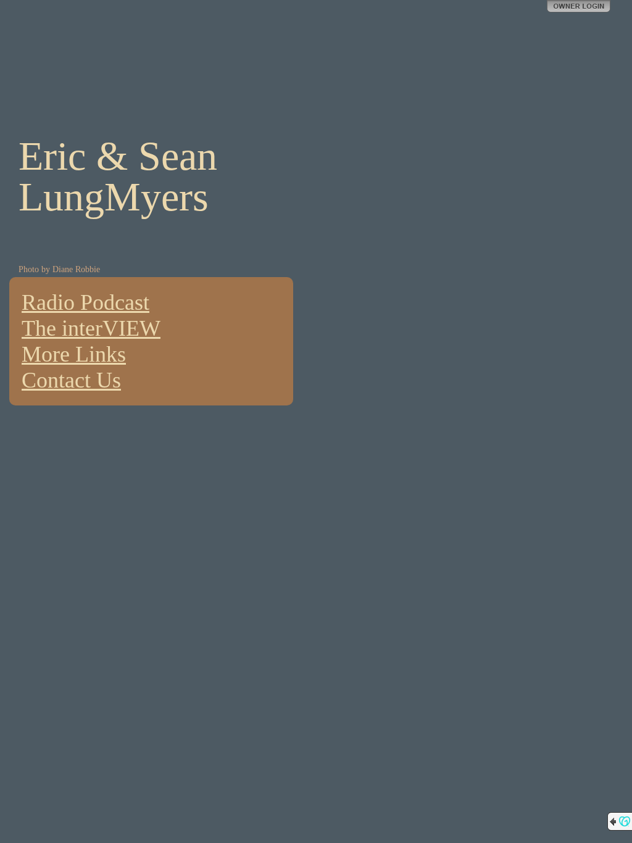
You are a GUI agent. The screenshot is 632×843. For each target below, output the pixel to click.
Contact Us (71, 380)
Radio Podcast (85, 302)
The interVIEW (91, 328)
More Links (74, 354)
